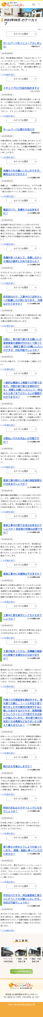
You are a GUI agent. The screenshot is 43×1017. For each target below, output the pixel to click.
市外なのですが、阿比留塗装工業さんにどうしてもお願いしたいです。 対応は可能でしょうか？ (22, 899)
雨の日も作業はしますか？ (17, 766)
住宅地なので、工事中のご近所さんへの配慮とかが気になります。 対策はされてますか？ (22, 300)
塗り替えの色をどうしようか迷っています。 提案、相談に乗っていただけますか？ (22, 850)
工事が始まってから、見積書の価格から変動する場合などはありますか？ (22, 655)
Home (39, 29)
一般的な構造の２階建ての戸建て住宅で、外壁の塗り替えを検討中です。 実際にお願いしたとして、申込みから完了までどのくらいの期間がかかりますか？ (22, 390)
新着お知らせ (36, 46)
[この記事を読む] (7, 74)
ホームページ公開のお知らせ (19, 129)
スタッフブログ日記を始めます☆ (21, 88)
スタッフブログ (35, 91)
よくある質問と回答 (33, 178)
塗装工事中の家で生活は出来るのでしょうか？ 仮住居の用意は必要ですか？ (22, 529)
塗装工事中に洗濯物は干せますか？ (22, 573)
